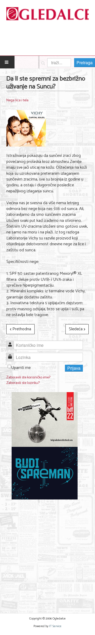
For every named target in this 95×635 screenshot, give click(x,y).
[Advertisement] (47, 553)
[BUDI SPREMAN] (45, 473)
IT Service (55, 626)
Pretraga (85, 62)
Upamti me (21, 367)
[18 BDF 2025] (45, 420)
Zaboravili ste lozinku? (23, 383)
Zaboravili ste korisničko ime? (28, 377)
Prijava (73, 368)
